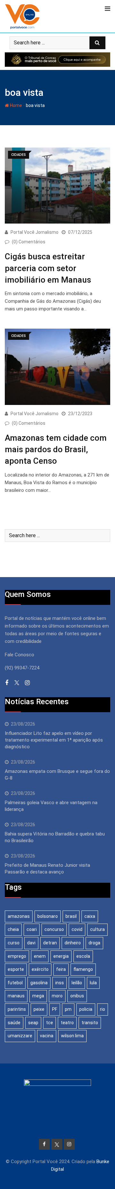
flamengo (83, 969)
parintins (17, 1009)
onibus (77, 995)
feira (61, 969)
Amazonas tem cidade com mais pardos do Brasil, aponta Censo (56, 449)
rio (102, 1009)
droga (94, 942)
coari (32, 929)
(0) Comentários (28, 241)
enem (40, 956)
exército (40, 969)
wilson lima (72, 1035)
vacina (46, 1035)
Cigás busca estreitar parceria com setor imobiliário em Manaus (48, 268)
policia (85, 1009)
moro (57, 995)
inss (59, 982)
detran (50, 942)
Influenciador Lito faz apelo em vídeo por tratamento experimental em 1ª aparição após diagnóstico (54, 740)
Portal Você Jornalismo (34, 232)
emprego (17, 956)
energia (61, 956)
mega (38, 995)
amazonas (19, 916)
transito (89, 1022)
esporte (16, 969)
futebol (15, 982)
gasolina (39, 982)
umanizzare (20, 1035)
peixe (39, 1009)
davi (31, 942)
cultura (97, 929)
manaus (16, 995)
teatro (67, 1022)
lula (93, 982)
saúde (14, 1022)
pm (68, 1009)
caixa (89, 916)
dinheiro (73, 942)
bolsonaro (47, 916)
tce (49, 1022)
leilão (77, 982)
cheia (13, 929)
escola (83, 956)
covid (77, 929)
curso (13, 942)
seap (33, 1022)
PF (54, 1009)
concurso (54, 929)
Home (15, 105)
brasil (71, 916)
